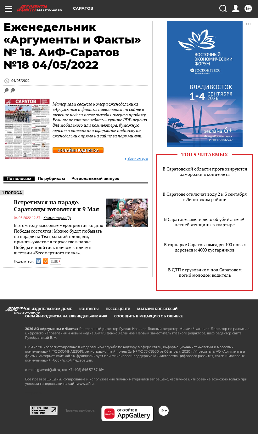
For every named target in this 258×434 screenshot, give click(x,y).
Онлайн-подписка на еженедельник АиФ (66, 316)
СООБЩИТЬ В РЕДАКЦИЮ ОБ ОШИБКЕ (148, 316)
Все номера (137, 159)
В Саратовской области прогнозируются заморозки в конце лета (205, 171)
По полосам (19, 178)
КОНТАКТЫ (88, 309)
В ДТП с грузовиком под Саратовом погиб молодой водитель (205, 272)
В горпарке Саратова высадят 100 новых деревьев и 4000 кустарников (205, 247)
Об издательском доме (48, 309)
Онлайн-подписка (78, 150)
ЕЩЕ (55, 261)
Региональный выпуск (95, 178)
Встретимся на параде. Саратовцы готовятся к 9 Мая (56, 205)
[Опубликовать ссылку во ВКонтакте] (38, 261)
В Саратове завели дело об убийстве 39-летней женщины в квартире (205, 222)
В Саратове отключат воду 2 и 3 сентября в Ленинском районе (205, 196)
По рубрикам (51, 178)
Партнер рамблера (79, 410)
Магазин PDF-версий (157, 309)
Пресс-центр (118, 309)
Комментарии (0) (57, 218)
